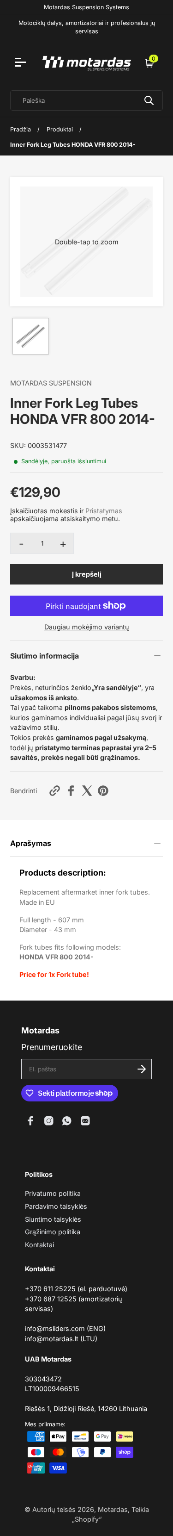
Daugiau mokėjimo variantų (86, 627)
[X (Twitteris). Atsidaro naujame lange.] (87, 790)
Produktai (60, 129)
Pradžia (20, 129)
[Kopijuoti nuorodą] (54, 790)
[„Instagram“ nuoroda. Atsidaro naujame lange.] (49, 1121)
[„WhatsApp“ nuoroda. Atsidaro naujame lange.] (67, 1121)
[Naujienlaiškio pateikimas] (141, 1069)
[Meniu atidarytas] (21, 63)
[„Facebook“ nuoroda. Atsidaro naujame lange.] (30, 1121)
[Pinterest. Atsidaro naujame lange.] (103, 790)
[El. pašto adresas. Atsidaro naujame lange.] (85, 1121)
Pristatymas (103, 511)
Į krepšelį (86, 574)
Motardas (113, 1509)
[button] (86, 242)
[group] (30, 336)
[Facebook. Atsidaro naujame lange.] (71, 790)
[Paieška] (149, 100)
